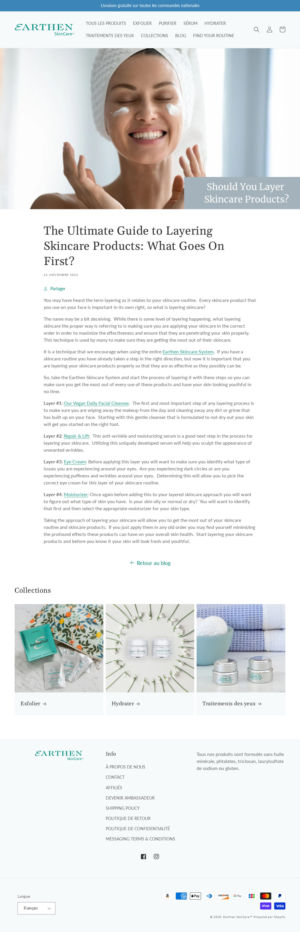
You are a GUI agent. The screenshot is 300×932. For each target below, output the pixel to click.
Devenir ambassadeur (130, 797)
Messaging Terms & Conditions (140, 838)
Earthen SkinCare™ (238, 917)
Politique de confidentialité (138, 828)
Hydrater (123, 703)
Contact (115, 777)
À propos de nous (125, 766)
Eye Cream (75, 461)
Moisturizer (76, 494)
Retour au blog (154, 563)
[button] (256, 29)
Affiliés (114, 787)
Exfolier (30, 703)
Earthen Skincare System (188, 351)
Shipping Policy (123, 808)
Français (31, 908)
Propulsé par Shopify (269, 917)
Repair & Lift (76, 436)
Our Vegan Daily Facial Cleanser (96, 403)
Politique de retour (128, 818)
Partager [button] (57, 288)
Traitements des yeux (228, 703)
